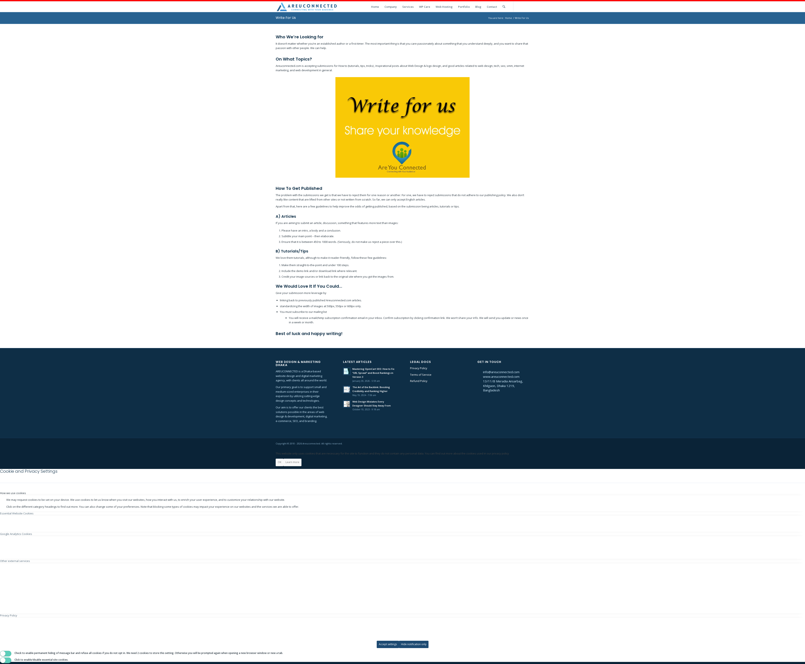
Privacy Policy (418, 368)
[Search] (504, 6)
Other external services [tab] (15, 561)
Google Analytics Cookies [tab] (16, 534)
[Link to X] (520, 6)
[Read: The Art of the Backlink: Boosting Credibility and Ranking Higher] (347, 389)
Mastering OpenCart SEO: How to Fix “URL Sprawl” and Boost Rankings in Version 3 (373, 372)
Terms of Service (420, 375)
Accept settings (388, 644)
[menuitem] (375, 6)
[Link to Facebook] (526, 6)
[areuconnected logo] (307, 6)
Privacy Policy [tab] (8, 615)
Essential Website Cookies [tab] (17, 513)
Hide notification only (413, 644)
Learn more (292, 462)
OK (279, 462)
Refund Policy (418, 381)
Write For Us (286, 17)
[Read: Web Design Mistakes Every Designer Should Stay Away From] (347, 404)
